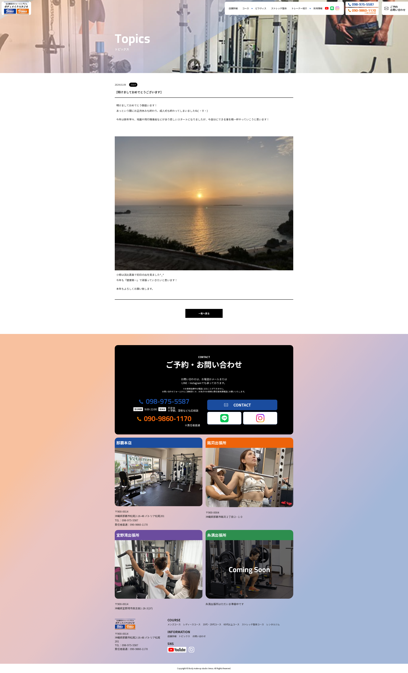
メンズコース (174, 624)
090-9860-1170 (167, 418)
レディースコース (191, 624)
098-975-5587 (167, 401)
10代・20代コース (212, 624)
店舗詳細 (233, 8)
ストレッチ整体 (279, 8)
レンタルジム (273, 624)
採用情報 (317, 8)
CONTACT (242, 405)
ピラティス (260, 8)
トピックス (184, 636)
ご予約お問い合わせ (397, 8)
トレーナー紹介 (299, 8)
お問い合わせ (199, 636)
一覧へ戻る (204, 313)
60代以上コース (231, 624)
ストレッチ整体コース (253, 624)
